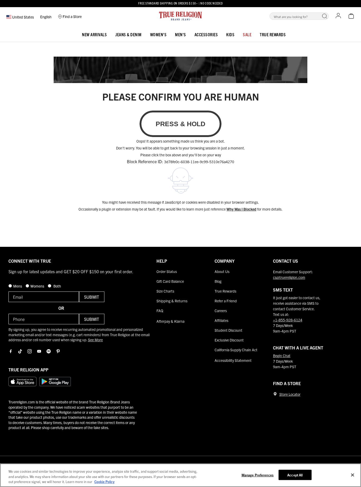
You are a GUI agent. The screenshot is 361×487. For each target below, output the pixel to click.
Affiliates (221, 320)
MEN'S (180, 34)
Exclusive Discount (229, 340)
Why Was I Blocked (241, 209)
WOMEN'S (158, 34)
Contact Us (285, 260)
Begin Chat (281, 355)
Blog (218, 281)
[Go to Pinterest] (58, 351)
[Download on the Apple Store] (22, 381)
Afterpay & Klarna (170, 321)
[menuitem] (94, 33)
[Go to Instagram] (29, 351)
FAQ (159, 310)
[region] (180, 475)
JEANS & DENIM (128, 34)
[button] (324, 16)
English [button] (46, 16)
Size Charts (165, 291)
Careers (221, 310)
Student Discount (228, 330)
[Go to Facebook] (10, 351)
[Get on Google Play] (55, 381)
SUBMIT (91, 296)
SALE (247, 34)
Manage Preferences (258, 474)
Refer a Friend (226, 300)
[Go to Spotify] (49, 351)
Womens (37, 286)
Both (57, 286)
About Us (222, 271)
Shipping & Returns (171, 300)
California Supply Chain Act (236, 349)
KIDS (230, 34)
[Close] (352, 475)
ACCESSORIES (206, 34)
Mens (18, 286)
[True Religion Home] (180, 16)
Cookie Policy (104, 481)
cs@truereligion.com (289, 277)
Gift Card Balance (170, 281)
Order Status (166, 271)
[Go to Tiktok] (20, 351)
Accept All (295, 474)
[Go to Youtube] (39, 351)
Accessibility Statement (233, 360)
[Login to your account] (338, 16)
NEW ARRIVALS (94, 34)
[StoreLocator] (275, 394)
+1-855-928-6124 (287, 319)
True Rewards (273, 34)
